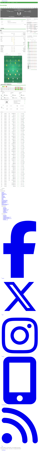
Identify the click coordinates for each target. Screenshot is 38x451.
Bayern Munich (35, 29)
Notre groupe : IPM (5, 219)
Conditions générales (5, 210)
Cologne (31, 31)
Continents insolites (4, 201)
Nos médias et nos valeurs (6, 217)
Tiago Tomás (2, 46)
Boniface (24, 33)
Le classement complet (33, 69)
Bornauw (2, 51)
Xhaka (24, 39)
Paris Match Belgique (4, 194)
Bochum (34, 25)
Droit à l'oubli (4, 208)
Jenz (3, 33)
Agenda (3, 199)
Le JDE (3, 203)
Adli (24, 46)
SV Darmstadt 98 (30, 28)
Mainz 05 (31, 29)
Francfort (35, 27)
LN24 (2, 195)
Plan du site (4, 211)
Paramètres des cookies (6, 209)
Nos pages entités (5, 212)
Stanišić (24, 49)
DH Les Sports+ (4, 193)
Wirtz (24, 47)
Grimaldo (24, 34)
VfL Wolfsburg (11, 16)
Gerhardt (2, 49)
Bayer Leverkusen (26, 16)
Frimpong (24, 35)
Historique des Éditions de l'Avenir (7, 218)
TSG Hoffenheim (30, 27)
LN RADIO (3, 196)
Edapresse (3, 192)
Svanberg (2, 48)
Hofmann (24, 42)
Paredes (2, 50)
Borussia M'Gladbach (36, 31)
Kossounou (24, 50)
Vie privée (4, 207)
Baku (1, 39)
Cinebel (3, 198)
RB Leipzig (35, 28)
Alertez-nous (4, 216)
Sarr (1, 47)
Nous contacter (5, 215)
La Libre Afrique (4, 197)
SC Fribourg (31, 25)
